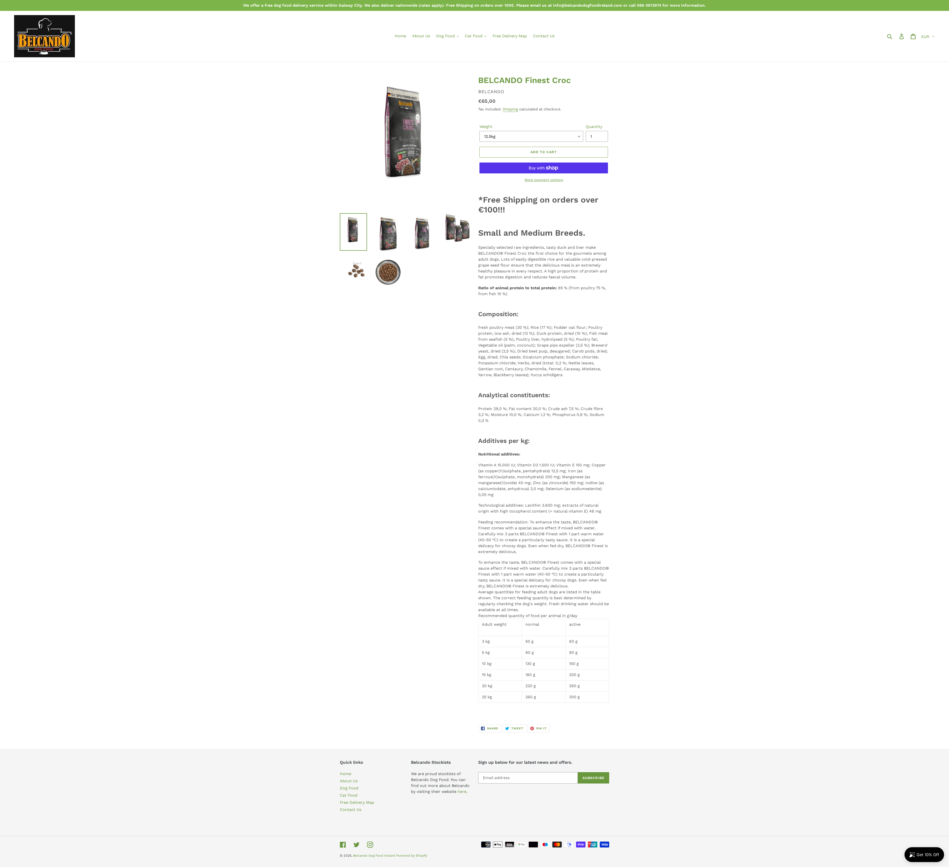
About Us (349, 781)
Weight (486, 126)
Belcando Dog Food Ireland (374, 855)
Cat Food (348, 795)
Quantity (594, 126)
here (462, 791)
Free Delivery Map (357, 802)
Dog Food (349, 788)
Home (345, 773)
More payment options (544, 180)
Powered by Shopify (411, 855)
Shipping (510, 109)
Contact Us (350, 809)
